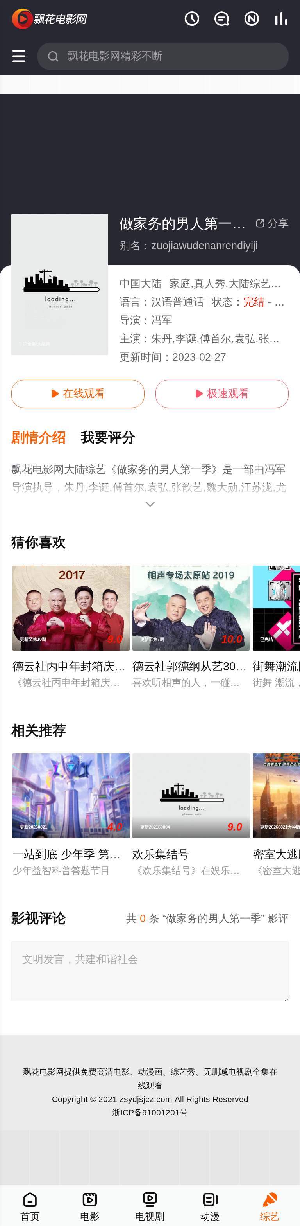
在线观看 (78, 393)
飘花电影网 (43, 1071)
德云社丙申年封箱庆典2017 (81, 666)
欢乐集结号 (160, 854)
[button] (46, 438)
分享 (272, 223)
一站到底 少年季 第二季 (72, 854)
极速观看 (222, 393)
